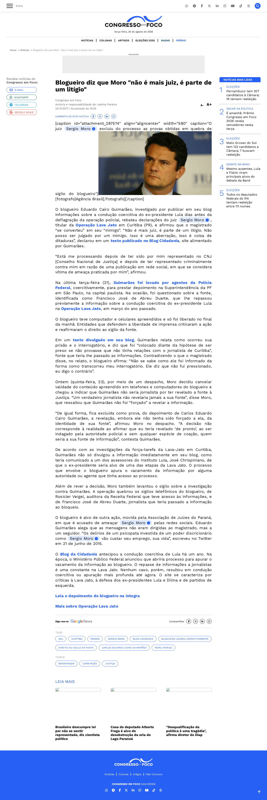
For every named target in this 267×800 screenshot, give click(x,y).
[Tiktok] (240, 6)
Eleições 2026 (145, 40)
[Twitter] (209, 6)
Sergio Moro (78, 128)
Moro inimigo (163, 647)
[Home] (133, 21)
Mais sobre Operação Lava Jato (86, 606)
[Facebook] (202, 6)
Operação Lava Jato (96, 225)
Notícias (87, 40)
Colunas (105, 40)
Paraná (95, 638)
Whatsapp (21, 97)
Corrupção (89, 663)
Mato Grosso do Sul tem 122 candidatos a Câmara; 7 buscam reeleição (242, 148)
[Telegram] (194, 6)
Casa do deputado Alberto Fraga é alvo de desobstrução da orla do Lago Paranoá (132, 733)
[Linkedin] (217, 6)
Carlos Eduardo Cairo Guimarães (124, 647)
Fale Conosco (154, 774)
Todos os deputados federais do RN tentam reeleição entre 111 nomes (241, 200)
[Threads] (248, 6)
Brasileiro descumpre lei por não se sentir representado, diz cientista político (77, 733)
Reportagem (66, 663)
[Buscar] (258, 6)
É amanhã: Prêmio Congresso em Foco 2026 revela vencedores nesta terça (241, 121)
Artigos (123, 40)
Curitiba (76, 638)
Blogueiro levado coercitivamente (184, 638)
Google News (23, 112)
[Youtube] (233, 6)
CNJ (60, 638)
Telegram (21, 104)
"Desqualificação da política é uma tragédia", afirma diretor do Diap (186, 731)
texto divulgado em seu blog (103, 340)
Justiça (110, 663)
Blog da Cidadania (78, 554)
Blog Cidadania (143, 638)
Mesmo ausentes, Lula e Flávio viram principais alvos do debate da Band (243, 174)
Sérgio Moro (116, 638)
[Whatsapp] (186, 6)
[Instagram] (224, 6)
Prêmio (181, 40)
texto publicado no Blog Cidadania (145, 240)
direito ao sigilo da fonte (76, 647)
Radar (165, 40)
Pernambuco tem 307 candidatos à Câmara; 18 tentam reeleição (243, 95)
